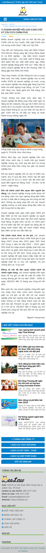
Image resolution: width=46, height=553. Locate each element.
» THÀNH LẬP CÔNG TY (23, 439)
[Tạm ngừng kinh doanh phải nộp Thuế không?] (9, 334)
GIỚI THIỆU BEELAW (13, 510)
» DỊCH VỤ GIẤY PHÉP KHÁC (23, 456)
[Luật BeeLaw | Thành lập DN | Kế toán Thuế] (23, 10)
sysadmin (4, 36)
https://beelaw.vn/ (19, 499)
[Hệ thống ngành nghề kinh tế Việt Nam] (9, 421)
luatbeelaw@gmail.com (19, 496)
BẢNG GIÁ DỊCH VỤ (13, 515)
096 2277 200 (29, 491)
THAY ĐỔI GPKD (12, 523)
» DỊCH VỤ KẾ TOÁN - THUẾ (23, 450)
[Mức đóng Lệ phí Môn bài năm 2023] (9, 404)
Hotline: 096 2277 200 (33, 19)
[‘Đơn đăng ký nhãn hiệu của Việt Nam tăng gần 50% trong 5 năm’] (9, 368)
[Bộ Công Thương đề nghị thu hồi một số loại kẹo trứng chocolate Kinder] (9, 385)
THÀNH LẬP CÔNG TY (14, 519)
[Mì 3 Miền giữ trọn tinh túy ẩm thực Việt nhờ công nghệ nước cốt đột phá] (9, 351)
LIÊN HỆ (8, 527)
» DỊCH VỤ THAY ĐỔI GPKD (23, 445)
